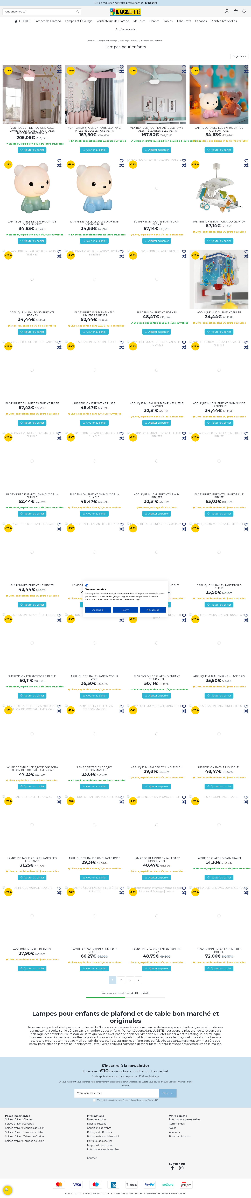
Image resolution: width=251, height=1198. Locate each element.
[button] (8, 1190)
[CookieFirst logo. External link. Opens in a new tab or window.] (86, 585)
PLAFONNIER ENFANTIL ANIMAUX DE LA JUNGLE (32, 496)
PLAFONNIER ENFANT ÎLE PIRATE (32, 585)
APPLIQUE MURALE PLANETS (32, 949)
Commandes (177, 1123)
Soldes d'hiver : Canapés (19, 1123)
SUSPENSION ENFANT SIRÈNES (157, 312)
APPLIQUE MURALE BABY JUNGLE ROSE (94, 858)
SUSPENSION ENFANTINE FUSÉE (94, 403)
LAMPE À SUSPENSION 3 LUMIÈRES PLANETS (94, 951)
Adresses (174, 1132)
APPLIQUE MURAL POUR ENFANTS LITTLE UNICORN (157, 405)
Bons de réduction (180, 1136)
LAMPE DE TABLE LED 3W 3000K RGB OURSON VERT (32, 223)
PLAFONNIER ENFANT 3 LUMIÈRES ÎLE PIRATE (219, 496)
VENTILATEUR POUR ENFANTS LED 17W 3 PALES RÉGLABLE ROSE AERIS (94, 129)
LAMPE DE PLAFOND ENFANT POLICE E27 (156, 951)
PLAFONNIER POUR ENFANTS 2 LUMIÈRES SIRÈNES (94, 314)
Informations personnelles (184, 1119)
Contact (92, 1158)
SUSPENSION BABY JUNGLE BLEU (219, 767)
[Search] (77, 12)
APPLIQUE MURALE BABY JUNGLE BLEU (156, 767)
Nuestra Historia (96, 1123)
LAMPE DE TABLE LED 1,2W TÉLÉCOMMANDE (94, 769)
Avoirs (172, 1127)
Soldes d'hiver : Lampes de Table (24, 1132)
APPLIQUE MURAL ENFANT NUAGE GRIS (219, 676)
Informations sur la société (103, 1149)
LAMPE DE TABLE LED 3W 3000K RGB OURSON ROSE (219, 129)
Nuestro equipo (96, 1119)
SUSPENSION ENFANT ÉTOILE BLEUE (32, 676)
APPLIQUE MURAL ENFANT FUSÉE (219, 312)
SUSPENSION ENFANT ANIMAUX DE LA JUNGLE (94, 496)
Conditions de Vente (99, 1127)
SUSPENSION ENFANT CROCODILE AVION (219, 221)
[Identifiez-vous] (227, 11)
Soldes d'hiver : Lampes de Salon (24, 1140)
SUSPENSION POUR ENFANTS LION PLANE (156, 223)
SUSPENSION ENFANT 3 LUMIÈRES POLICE (219, 951)
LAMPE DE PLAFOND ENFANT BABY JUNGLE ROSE (157, 860)
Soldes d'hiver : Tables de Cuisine (24, 1136)
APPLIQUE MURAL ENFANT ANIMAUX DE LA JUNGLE (219, 405)
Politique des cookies (99, 1140)
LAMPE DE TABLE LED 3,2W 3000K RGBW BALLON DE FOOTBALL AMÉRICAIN (32, 769)
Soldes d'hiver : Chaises (18, 1119)
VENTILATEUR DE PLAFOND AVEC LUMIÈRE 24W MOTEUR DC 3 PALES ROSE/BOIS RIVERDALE (32, 130)
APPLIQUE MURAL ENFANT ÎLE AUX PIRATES (156, 496)
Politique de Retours (99, 1132)
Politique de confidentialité (103, 1136)
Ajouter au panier (34, 149)
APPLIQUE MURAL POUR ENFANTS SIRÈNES (32, 314)
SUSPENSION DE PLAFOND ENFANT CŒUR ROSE (157, 678)
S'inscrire (151, 2)
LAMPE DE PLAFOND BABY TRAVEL (219, 858)
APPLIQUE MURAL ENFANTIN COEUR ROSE (94, 678)
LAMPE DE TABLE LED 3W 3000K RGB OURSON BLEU (94, 223)
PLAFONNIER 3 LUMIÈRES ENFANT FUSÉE (32, 403)
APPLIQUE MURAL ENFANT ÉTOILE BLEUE (219, 587)
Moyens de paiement (100, 1145)
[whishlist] (244, 11)
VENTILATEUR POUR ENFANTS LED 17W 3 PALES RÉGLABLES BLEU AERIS (156, 129)
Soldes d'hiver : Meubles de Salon (25, 1127)
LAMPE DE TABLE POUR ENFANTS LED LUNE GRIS (32, 860)
